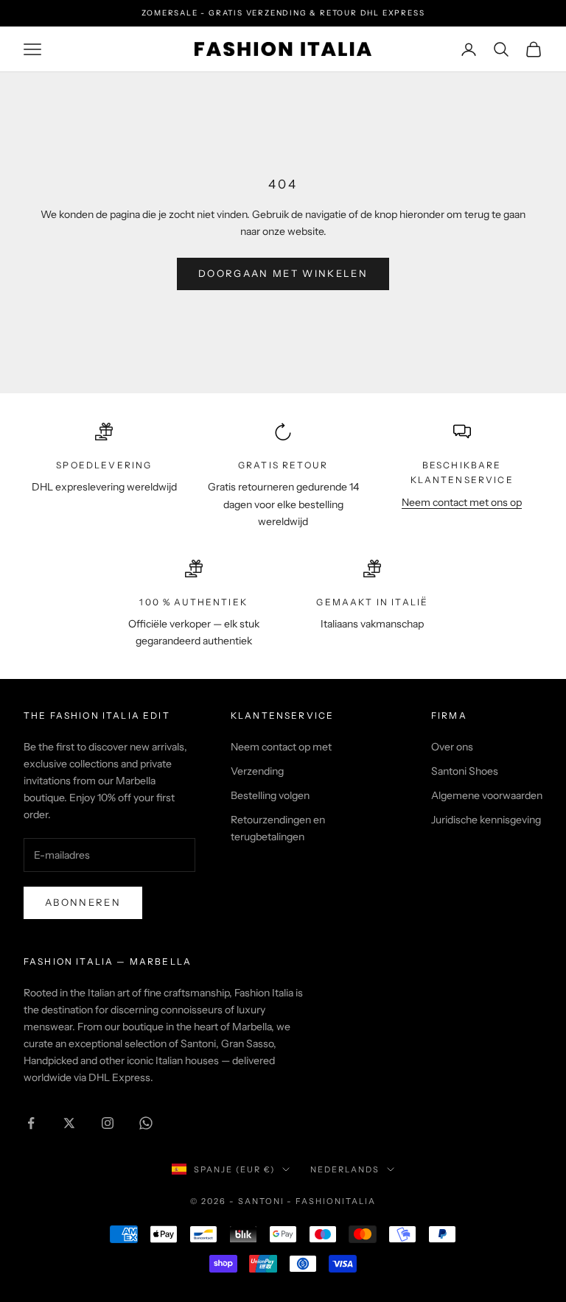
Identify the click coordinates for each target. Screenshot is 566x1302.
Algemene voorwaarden (486, 795)
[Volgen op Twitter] (69, 1123)
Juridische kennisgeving (486, 819)
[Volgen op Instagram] (107, 1123)
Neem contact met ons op (462, 502)
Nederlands (345, 1169)
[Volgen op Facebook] (31, 1123)
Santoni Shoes (464, 771)
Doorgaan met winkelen (283, 273)
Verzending (257, 771)
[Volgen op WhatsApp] (146, 1123)
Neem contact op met (281, 746)
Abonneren (83, 902)
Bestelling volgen (270, 795)
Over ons (452, 746)
